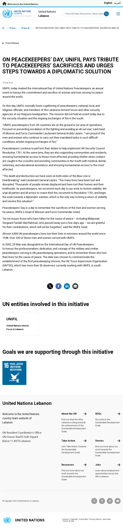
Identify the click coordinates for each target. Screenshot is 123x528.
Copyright (74, 519)
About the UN (69, 413)
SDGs (98, 413)
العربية (117, 3)
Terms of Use (68, 521)
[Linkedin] (67, 286)
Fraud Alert (83, 519)
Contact (65, 519)
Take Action (68, 440)
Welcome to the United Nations (22, 4)
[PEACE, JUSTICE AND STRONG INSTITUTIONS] (15, 373)
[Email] (75, 286)
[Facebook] (59, 286)
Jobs (98, 464)
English (108, 3)
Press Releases (29, 28)
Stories (99, 440)
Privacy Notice (95, 519)
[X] (50, 286)
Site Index (107, 519)
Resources (68, 464)
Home (5, 28)
